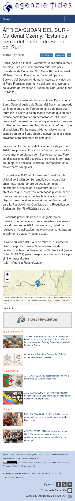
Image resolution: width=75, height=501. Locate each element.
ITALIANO (25, 474)
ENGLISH (36, 474)
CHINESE (17, 477)
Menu (7, 19)
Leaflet (6, 297)
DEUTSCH (7, 477)
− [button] (7, 279)
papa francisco (46, 55)
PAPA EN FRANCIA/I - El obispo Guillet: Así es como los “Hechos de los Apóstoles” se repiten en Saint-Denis (47, 416)
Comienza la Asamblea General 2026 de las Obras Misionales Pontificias (45, 355)
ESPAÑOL (46, 474)
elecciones (60, 55)
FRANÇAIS (56, 474)
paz (69, 55)
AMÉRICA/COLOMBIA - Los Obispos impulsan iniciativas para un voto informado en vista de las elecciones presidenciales (47, 395)
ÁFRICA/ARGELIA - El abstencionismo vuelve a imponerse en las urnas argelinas (46, 377)
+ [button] (7, 274)
